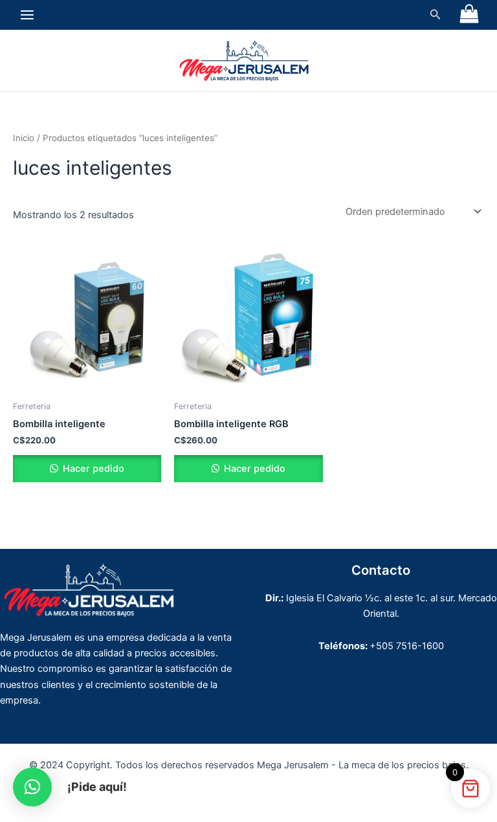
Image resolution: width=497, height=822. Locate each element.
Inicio (23, 138)
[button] (435, 14)
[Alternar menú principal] (27, 15)
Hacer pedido (92, 468)
